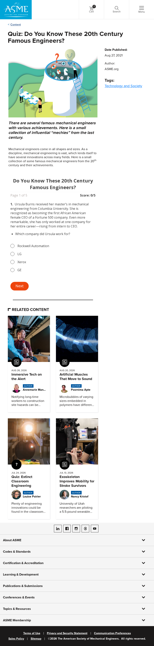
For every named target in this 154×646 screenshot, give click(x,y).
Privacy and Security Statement (67, 633)
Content (15, 24)
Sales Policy (16, 639)
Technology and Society (123, 86)
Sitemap (36, 639)
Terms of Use (31, 633)
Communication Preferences (112, 633)
